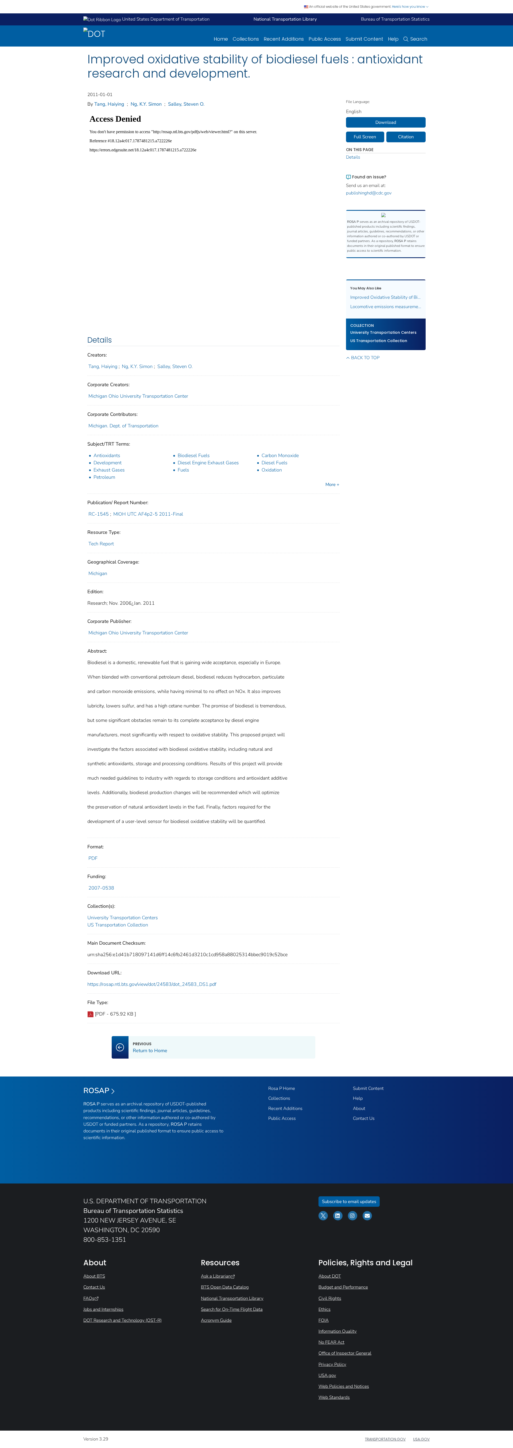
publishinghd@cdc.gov (369, 193)
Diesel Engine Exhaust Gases (208, 462)
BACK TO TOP (365, 358)
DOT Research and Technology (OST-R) (122, 1320)
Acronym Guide (216, 1320)
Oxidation (272, 470)
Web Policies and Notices (343, 1386)
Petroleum (104, 477)
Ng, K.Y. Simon (146, 104)
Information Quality (337, 1331)
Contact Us (364, 1118)
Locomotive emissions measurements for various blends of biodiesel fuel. (386, 307)
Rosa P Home (281, 1088)
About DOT (329, 1276)
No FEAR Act (331, 1342)
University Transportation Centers (122, 917)
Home (221, 39)
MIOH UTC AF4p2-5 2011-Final (148, 514)
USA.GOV (421, 1439)
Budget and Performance (343, 1287)
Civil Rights (329, 1298)
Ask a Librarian (216, 1276)
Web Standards (334, 1397)
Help (393, 39)
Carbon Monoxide (280, 455)
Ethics (324, 1309)
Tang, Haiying (109, 104)
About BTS (94, 1276)
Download (385, 122)
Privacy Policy (332, 1364)
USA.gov (327, 1375)
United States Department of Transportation (165, 19)
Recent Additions (284, 39)
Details (353, 157)
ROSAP (96, 1091)
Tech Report (101, 544)
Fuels (183, 470)
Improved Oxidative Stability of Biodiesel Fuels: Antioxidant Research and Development (386, 297)
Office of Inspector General (344, 1353)
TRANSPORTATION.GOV (385, 1439)
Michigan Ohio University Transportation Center (138, 396)
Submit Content (364, 39)
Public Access (325, 39)
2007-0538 (101, 888)
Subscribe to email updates (349, 1201)
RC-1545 (98, 514)
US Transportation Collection (117, 925)
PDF (93, 858)
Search (418, 39)
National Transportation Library (232, 1298)
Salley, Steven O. (186, 104)
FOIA (323, 1320)
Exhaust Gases (109, 470)
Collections (246, 39)
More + (332, 484)
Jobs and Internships (103, 1309)
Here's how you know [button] (409, 6)
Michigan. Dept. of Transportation (123, 426)
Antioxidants (107, 455)
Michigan (97, 573)
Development (108, 462)
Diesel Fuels (274, 462)
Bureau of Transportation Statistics (395, 19)
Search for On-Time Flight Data (232, 1309)
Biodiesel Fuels (194, 455)
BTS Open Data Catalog (225, 1287)
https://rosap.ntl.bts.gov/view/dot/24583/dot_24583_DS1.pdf (151, 984)
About (359, 1108)
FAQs (88, 1298)
